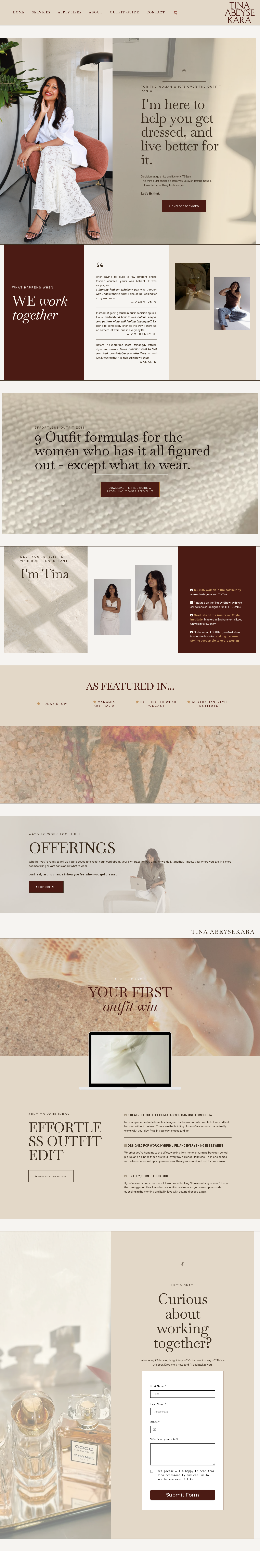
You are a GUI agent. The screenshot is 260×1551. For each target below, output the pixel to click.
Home (19, 12)
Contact (155, 12)
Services (41, 12)
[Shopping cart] (175, 13)
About (96, 12)
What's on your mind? (164, 1439)
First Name (158, 1386)
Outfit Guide (124, 12)
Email (154, 1421)
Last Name (158, 1404)
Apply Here (70, 12)
